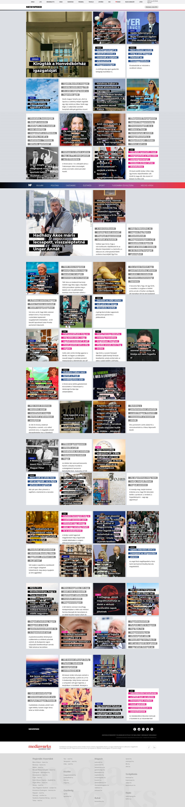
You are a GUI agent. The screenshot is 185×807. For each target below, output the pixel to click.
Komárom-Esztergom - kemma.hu (44, 790)
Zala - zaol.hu (68, 764)
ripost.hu (129, 759)
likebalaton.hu (99, 772)
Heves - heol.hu (38, 785)
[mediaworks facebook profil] (149, 747)
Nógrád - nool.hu (38, 793)
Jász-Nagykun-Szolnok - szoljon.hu (44, 788)
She (109, 2)
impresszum (144, 735)
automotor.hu (99, 765)
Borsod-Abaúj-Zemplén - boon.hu (44, 770)
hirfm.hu (128, 799)
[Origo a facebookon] (134, 729)
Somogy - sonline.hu (39, 795)
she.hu (128, 766)
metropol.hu (130, 761)
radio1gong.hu (131, 796)
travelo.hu (98, 780)
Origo (32, 2)
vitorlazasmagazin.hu (102, 785)
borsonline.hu (99, 801)
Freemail (81, 2)
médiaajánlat (152, 735)
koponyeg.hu (130, 780)
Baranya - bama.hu (39, 765)
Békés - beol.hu (38, 767)
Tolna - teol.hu (37, 800)
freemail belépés (152, 7)
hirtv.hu (66, 780)
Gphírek (100, 2)
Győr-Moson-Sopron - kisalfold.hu (44, 780)
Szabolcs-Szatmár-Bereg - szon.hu (44, 798)
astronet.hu (98, 762)
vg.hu (65, 794)
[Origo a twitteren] (139, 729)
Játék (140, 2)
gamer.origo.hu (100, 770)
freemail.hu (129, 777)
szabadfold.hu (68, 777)
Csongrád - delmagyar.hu (41, 772)
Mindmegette (50, 2)
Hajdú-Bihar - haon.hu (40, 782)
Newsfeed (70, 2)
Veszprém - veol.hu (70, 761)
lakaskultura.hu (100, 767)
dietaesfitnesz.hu (100, 782)
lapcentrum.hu (130, 785)
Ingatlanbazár (129, 2)
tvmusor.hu (98, 790)
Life (40, 2)
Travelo (91, 2)
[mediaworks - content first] (40, 747)
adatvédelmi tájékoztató (108, 735)
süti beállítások (136, 735)
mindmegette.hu (100, 777)
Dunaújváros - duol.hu (40, 775)
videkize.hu (98, 788)
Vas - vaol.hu (68, 759)
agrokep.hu (67, 796)
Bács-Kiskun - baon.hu (40, 762)
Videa (61, 2)
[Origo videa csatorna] (147, 729)
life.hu (128, 764)
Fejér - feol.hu (37, 777)
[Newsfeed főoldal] (34, 729)
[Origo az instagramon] (143, 729)
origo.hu (66, 783)
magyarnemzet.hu (70, 775)
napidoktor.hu (99, 775)
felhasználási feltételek (123, 735)
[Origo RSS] (152, 729)
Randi (118, 2)
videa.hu (128, 783)
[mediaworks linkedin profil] (154, 747)
